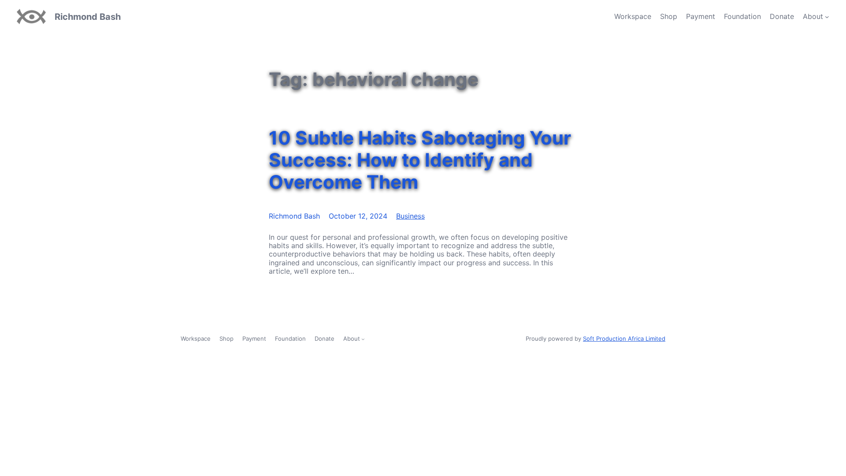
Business (410, 216)
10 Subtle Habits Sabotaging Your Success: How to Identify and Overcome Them (420, 160)
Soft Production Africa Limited (624, 338)
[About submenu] (827, 17)
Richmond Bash (88, 16)
